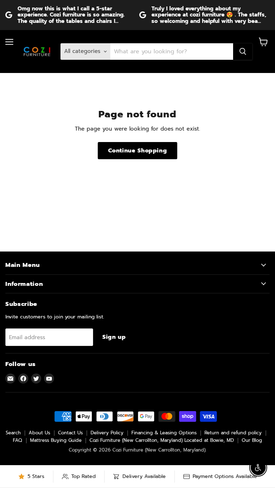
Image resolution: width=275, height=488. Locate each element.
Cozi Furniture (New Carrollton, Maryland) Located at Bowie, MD (162, 440)
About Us (39, 432)
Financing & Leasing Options (164, 432)
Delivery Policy (107, 432)
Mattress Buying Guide (56, 440)
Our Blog (252, 440)
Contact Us (70, 432)
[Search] (242, 51)
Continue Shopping (137, 150)
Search (13, 432)
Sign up (114, 337)
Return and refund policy (233, 432)
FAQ (17, 440)
